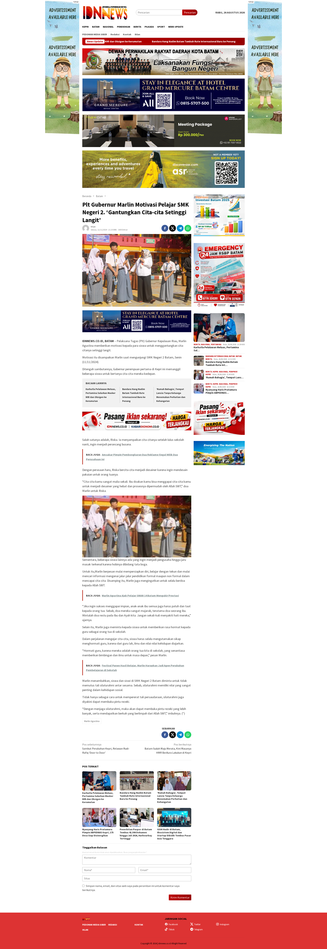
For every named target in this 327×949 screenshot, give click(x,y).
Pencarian (190, 12)
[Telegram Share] (180, 228)
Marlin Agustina (91, 721)
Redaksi (112, 924)
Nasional (205, 344)
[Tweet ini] (172, 228)
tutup (76, 1)
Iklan (85, 929)
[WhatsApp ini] (187, 228)
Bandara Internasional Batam (220, 356)
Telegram (198, 929)
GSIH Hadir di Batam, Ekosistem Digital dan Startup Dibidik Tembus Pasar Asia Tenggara (174, 834)
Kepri (215, 372)
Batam (239, 356)
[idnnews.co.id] (109, 12)
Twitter (197, 924)
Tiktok (171, 929)
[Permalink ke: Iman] (85, 228)
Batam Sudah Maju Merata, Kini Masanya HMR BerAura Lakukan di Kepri (168, 748)
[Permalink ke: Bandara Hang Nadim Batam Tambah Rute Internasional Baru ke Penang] (137, 780)
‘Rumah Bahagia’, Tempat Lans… (225, 377)
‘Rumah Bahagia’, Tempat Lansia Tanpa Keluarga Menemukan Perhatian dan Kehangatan (241, 41)
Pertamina (216, 344)
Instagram (224, 924)
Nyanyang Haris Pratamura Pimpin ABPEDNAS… (221, 391)
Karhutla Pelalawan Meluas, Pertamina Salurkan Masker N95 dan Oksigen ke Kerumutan (97, 797)
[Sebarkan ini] (164, 228)
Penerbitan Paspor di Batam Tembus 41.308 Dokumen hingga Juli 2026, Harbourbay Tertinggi (136, 834)
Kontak (139, 924)
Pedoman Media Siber (94, 924)
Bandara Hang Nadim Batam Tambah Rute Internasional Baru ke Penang (137, 41)
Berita (197, 344)
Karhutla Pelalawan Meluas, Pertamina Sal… (216, 349)
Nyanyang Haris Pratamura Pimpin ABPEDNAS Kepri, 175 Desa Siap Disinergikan (97, 832)
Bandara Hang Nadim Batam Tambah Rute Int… (222, 364)
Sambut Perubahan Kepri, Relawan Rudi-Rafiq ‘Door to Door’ (105, 748)
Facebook (173, 924)
